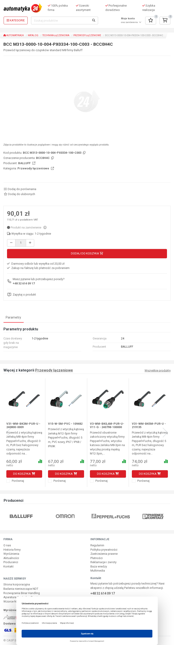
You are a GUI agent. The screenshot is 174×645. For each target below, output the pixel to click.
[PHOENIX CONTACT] (122, 516)
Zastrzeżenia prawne (104, 553)
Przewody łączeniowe (87, 35)
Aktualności (11, 558)
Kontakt (8, 566)
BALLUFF (24, 163)
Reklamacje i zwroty (103, 562)
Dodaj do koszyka (85, 253)
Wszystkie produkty (158, 370)
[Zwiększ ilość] (30, 243)
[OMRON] (35, 516)
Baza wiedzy (98, 566)
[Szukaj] (93, 20)
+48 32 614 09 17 (24, 283)
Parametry (13, 317)
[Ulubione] (150, 20)
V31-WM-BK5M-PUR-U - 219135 (149, 425)
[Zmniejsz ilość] (11, 243)
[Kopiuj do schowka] (84, 153)
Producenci (10, 562)
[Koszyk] (165, 20)
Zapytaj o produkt (24, 294)
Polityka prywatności (103, 549)
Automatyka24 (15, 35)
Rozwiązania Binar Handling (21, 593)
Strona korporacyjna (16, 584)
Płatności (96, 558)
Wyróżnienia (11, 553)
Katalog (33, 35)
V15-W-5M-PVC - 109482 (65, 423)
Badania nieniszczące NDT (20, 588)
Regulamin (97, 545)
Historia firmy (12, 549)
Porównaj (17, 480)
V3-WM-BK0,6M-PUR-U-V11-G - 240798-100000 (107, 425)
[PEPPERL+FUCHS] (81, 516)
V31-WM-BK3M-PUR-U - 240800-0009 (23, 425)
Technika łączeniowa (55, 35)
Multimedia (97, 570)
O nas (7, 545)
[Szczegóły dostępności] (45, 227)
